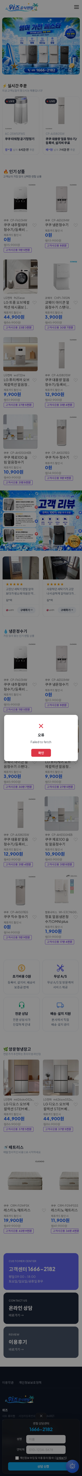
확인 (41, 753)
